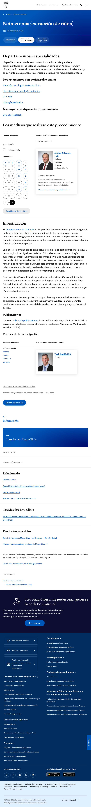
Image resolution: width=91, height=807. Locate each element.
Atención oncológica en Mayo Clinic (22, 85)
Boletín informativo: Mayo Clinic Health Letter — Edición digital (30, 538)
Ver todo (6, 362)
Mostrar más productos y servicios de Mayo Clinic (24, 544)
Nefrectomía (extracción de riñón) (38, 23)
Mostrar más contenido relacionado (18, 498)
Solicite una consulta (14, 402)
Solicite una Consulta (15, 31)
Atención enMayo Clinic (42, 40)
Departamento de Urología (19, 229)
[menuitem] (10, 40)
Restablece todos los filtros (16, 211)
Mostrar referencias (11, 462)
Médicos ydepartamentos (26, 40)
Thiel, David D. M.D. (63, 354)
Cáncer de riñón (9, 479)
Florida (5, 355)
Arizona (6, 352)
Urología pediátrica (13, 102)
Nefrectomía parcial (11, 492)
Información (10, 40)
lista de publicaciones (26, 320)
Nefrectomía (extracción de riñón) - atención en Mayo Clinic (28, 392)
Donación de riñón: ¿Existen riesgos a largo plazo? (24, 486)
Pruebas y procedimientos (16, 14)
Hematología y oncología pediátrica (21, 90)
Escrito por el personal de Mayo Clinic (19, 386)
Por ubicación (8, 144)
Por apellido (8, 156)
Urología (7, 96)
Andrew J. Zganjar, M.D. (63, 154)
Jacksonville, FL (14, 150)
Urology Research (12, 114)
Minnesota (7, 358)
